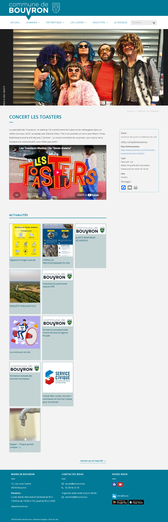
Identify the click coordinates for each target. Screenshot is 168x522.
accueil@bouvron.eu (75, 483)
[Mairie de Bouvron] (35, 10)
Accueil (15, 22)
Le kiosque (120, 22)
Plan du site (53, 519)
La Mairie (31, 22)
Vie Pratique (54, 22)
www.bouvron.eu (19, 506)
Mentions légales (40, 519)
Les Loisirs (77, 22)
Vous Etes (99, 22)
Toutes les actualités (91, 461)
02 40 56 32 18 (72, 487)
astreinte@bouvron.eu (76, 497)
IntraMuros (122, 495)
